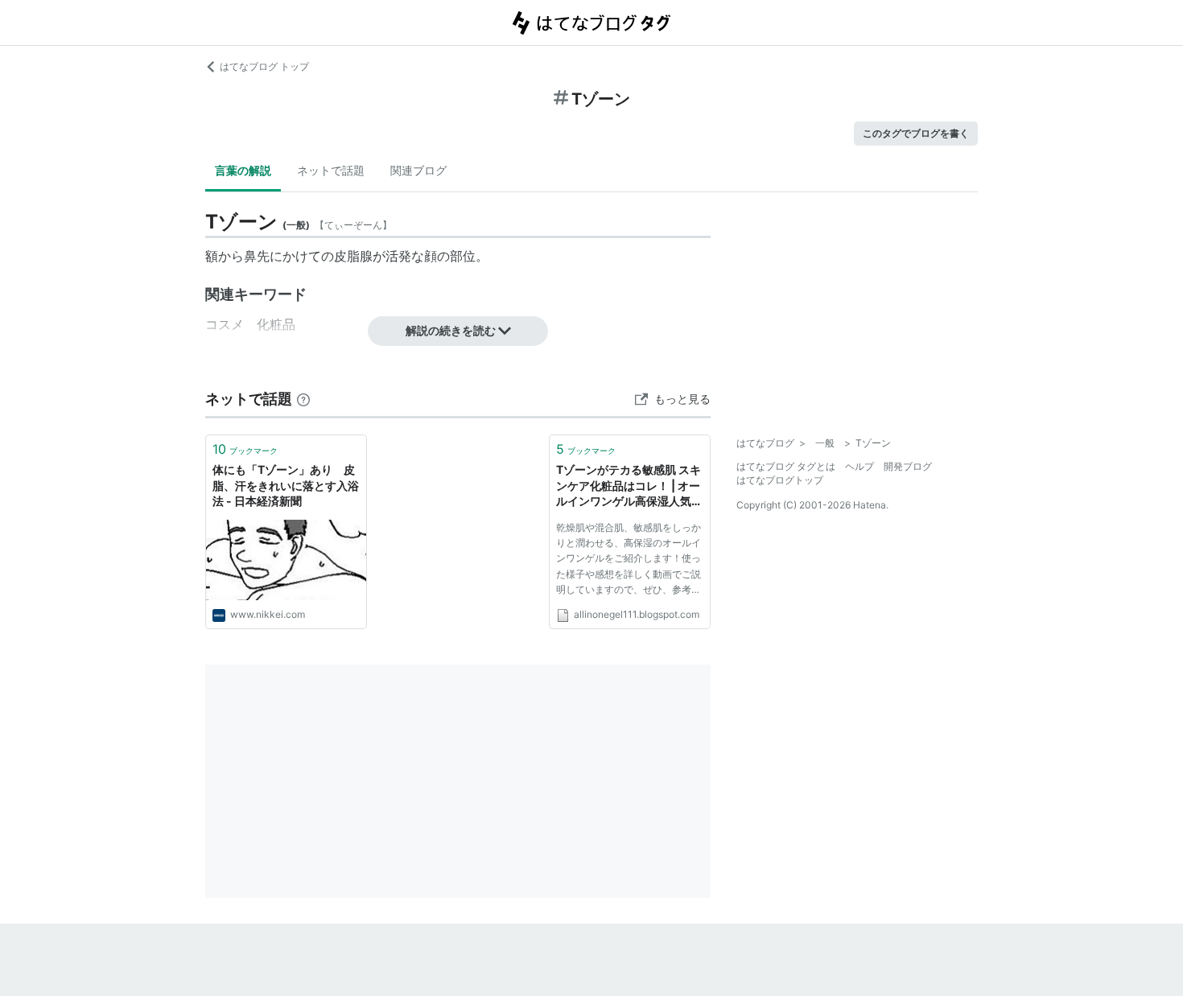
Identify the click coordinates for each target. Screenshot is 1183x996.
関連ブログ (418, 170)
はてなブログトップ (779, 480)
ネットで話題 (331, 170)
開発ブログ (908, 466)
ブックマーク (245, 449)
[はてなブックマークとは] (303, 398)
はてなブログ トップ (264, 66)
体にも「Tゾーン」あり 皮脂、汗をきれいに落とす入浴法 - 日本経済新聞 (285, 485)
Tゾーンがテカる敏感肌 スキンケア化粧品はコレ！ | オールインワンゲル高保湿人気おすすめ (629, 486)
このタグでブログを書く (916, 133)
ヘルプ (859, 466)
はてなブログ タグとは (785, 466)
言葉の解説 (243, 170)
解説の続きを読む (451, 330)
